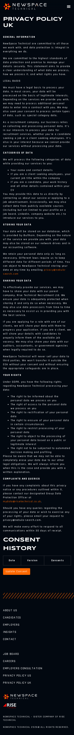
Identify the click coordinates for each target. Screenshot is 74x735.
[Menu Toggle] (69, 6)
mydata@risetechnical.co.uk (22, 501)
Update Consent (17, 571)
